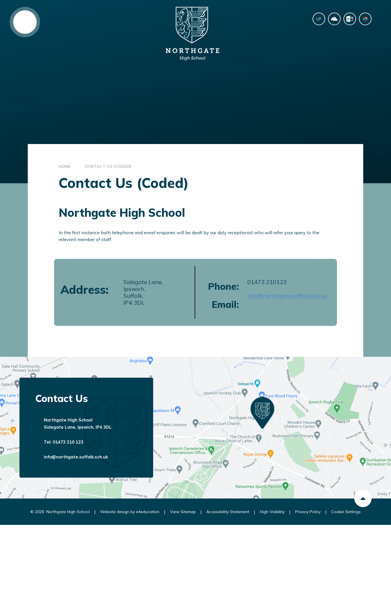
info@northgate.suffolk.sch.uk (287, 295)
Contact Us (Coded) (108, 166)
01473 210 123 (68, 442)
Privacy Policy (308, 511)
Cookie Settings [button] (346, 511)
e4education (147, 511)
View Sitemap (183, 511)
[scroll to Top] (363, 498)
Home (65, 166)
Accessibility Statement (227, 511)
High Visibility (272, 511)
